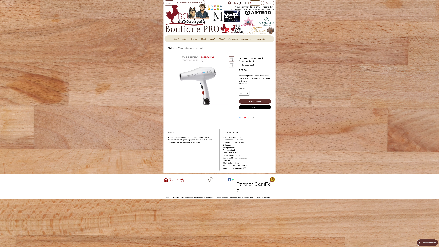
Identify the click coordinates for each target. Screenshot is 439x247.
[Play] (211, 179)
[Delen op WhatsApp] (249, 117)
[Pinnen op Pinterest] (244, 117)
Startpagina (173, 48)
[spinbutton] (244, 93)
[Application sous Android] (233, 179)
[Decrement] (240, 93)
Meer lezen (243, 83)
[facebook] (246, 3)
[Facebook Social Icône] (229, 179)
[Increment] (247, 93)
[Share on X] (253, 117)
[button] (240, 3)
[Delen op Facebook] (240, 117)
